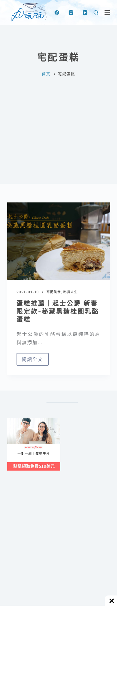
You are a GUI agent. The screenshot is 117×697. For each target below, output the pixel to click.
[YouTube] (85, 12)
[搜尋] (96, 12)
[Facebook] (57, 12)
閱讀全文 (32, 361)
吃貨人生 (70, 292)
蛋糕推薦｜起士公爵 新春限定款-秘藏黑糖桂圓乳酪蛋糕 (58, 311)
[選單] (107, 12)
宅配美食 (53, 292)
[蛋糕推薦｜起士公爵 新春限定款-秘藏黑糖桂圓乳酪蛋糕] (58, 241)
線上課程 (13, 420)
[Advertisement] (58, 145)
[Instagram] (71, 12)
